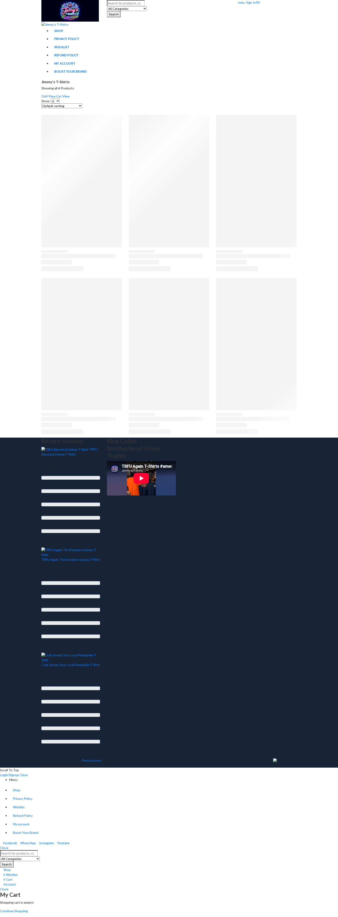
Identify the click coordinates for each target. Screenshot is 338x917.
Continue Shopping (14, 911)
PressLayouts (91, 760)
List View (63, 96)
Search (114, 14)
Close (24, 775)
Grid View (48, 96)
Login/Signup (9, 775)
